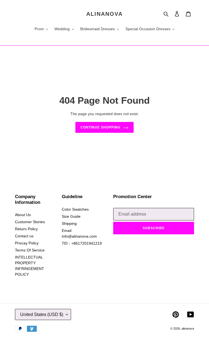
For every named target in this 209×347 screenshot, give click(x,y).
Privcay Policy (27, 243)
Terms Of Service (30, 250)
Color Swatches (75, 209)
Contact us (24, 236)
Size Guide (71, 216)
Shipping (69, 223)
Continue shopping (100, 127)
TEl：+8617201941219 (82, 243)
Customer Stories (30, 222)
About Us (23, 215)
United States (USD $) (41, 314)
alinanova (104, 14)
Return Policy (26, 229)
